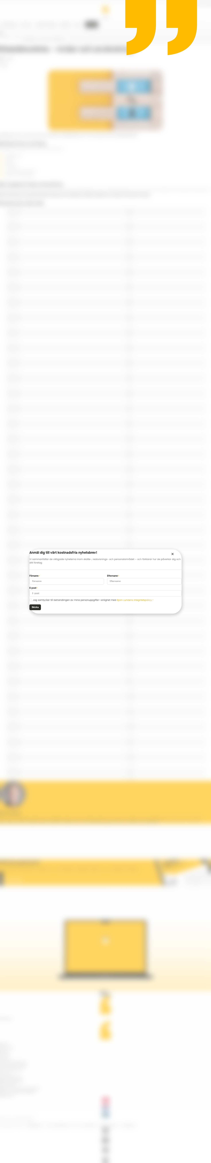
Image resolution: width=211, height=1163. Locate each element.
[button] (172, 554)
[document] (105, 581)
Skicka (35, 607)
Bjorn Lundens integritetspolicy (134, 600)
